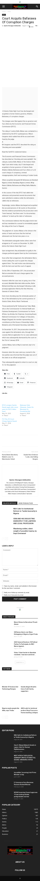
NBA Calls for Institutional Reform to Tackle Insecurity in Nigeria (25, 511)
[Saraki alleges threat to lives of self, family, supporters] (29, 679)
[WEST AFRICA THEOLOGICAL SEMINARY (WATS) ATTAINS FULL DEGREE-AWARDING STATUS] (7, 758)
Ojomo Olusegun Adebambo (12, 25)
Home (4, 11)
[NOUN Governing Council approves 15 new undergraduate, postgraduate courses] (7, 795)
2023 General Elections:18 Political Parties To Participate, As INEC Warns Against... (25, 644)
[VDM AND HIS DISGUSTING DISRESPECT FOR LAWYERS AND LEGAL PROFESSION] (7, 521)
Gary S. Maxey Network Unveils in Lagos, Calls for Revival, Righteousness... (25, 747)
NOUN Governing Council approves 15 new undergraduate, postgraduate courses (25, 794)
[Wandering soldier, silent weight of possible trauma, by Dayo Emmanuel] (7, 531)
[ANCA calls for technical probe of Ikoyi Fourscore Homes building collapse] (29, 701)
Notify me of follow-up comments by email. (17, 592)
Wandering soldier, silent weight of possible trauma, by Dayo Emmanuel (25, 531)
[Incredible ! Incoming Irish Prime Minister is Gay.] (7, 775)
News (9, 11)
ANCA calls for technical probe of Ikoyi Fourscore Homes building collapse (29, 710)
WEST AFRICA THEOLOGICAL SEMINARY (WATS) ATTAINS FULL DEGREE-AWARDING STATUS (25, 758)
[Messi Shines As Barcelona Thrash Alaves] (7, 624)
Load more (19, 662)
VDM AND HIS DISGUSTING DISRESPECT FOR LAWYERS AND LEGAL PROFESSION (24, 521)
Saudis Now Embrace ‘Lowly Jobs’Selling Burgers (31, 457)
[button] (37, 6)
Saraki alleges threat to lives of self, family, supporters (28, 689)
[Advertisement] (20, 71)
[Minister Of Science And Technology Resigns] (10, 679)
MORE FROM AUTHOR (26, 503)
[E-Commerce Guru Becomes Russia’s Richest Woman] (7, 785)
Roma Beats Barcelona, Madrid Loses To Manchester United (10, 457)
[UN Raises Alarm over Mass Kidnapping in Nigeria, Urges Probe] (7, 634)
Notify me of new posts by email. (14, 595)
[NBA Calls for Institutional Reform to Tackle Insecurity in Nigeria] (7, 511)
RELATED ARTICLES (9, 503)
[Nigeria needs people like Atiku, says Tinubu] (10, 701)
